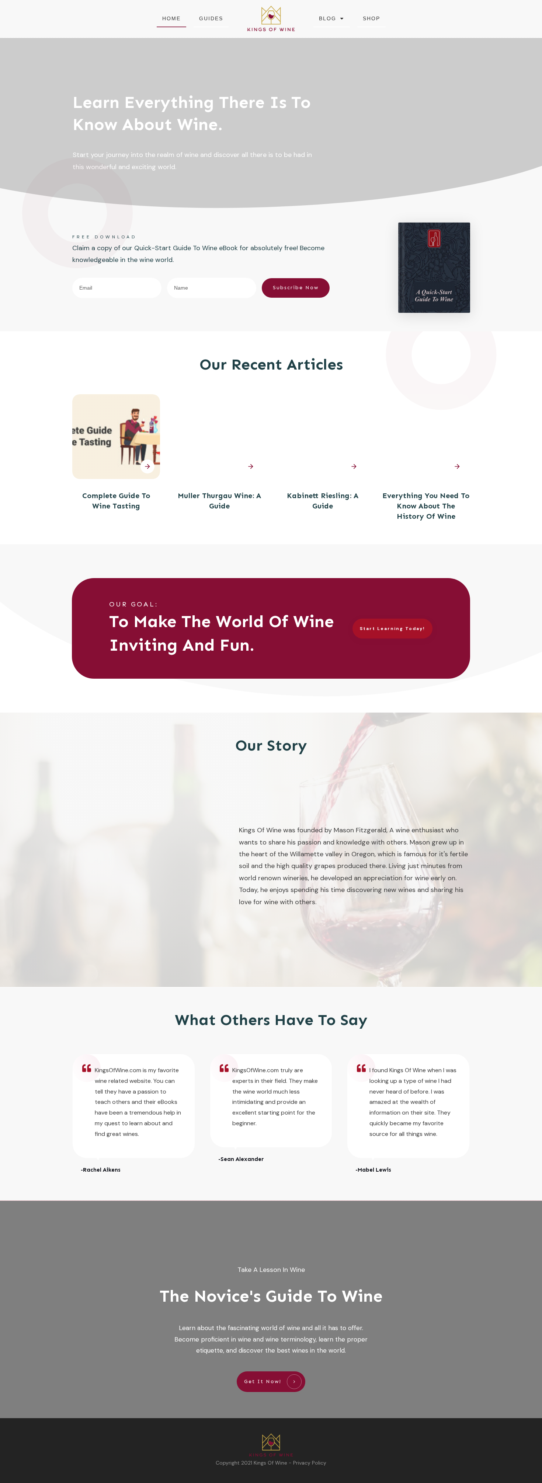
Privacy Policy (309, 1462)
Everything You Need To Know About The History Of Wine (425, 506)
